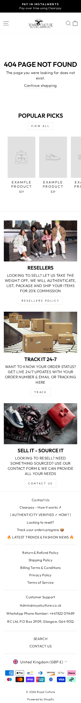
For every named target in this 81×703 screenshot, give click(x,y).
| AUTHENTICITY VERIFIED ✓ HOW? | (40, 515)
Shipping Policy (40, 560)
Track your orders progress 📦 (40, 530)
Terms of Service (40, 582)
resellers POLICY (41, 300)
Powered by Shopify (40, 699)
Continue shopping (40, 85)
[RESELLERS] (40, 240)
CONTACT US (40, 646)
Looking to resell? (40, 522)
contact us (40, 483)
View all (40, 126)
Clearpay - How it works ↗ (40, 507)
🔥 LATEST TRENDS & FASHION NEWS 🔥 (40, 537)
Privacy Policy (40, 575)
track (40, 392)
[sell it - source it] (40, 423)
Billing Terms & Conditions (40, 568)
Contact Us (40, 500)
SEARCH (40, 639)
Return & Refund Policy (40, 553)
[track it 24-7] (40, 332)
